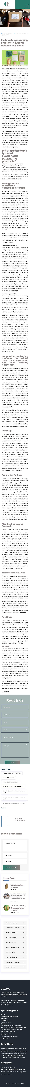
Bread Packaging (11, 923)
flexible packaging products (12, 773)
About (3, 1015)
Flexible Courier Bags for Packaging (11, 1029)
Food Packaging (11, 942)
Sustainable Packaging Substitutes (13, 803)
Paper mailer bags (8, 777)
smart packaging (11, 957)
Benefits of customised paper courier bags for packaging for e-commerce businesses (18, 896)
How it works (5, 1020)
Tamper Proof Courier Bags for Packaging (13, 1027)
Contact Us (4, 1038)
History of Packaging (12, 947)
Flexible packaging (11, 933)
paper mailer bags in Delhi (10, 782)
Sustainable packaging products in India (14, 797)
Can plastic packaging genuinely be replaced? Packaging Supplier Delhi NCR (18, 908)
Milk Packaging (10, 952)
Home (6, 16)
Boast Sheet (4, 1035)
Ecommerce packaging (13, 928)
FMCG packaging (11, 937)
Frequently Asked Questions (9, 1017)
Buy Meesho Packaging (8, 1031)
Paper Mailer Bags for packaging (11, 1026)
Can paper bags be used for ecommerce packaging (17, 885)
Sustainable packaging (13, 962)
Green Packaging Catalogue (9, 1036)
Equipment (4, 1018)
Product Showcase (6, 1033)
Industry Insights (6, 1022)
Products (4, 1024)
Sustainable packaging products (13, 786)
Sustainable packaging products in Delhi (14, 791)
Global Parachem (20, 33)
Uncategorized (10, 967)
